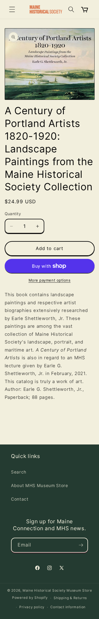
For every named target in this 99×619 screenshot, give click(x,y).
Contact (20, 499)
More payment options (50, 280)
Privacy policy (32, 607)
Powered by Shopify (30, 598)
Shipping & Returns (70, 598)
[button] (12, 9)
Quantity (13, 213)
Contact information (68, 607)
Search (18, 472)
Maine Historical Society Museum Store (57, 590)
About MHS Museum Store (39, 485)
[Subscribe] (80, 545)
